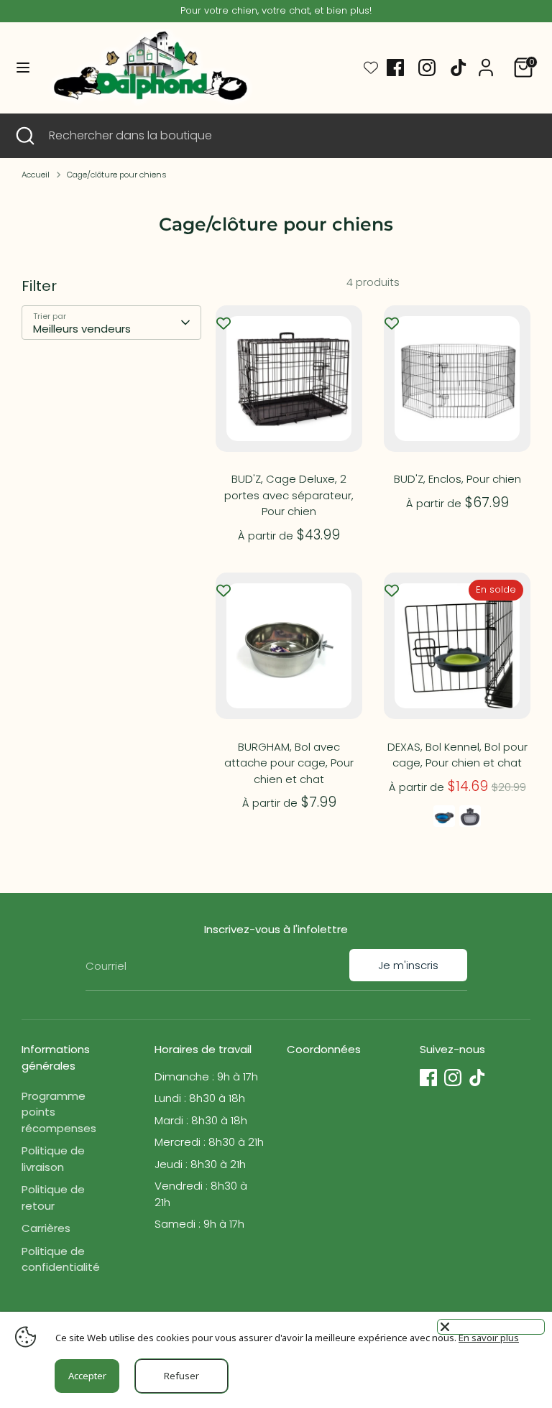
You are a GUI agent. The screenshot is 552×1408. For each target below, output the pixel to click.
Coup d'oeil (289, 417)
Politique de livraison (53, 1159)
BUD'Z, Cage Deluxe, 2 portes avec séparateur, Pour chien (289, 495)
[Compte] (486, 60)
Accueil (36, 174)
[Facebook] (395, 67)
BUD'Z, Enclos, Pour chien (457, 478)
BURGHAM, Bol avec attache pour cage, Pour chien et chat (289, 763)
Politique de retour (53, 1197)
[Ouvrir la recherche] (24, 136)
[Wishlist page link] (371, 67)
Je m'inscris (408, 965)
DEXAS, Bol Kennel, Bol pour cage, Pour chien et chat (457, 755)
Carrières (46, 1228)
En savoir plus (489, 1337)
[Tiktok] (458, 67)
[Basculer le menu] (23, 67)
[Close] (491, 1327)
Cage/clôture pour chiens (117, 174)
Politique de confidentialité (61, 1259)
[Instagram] (427, 67)
